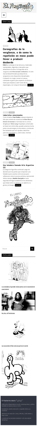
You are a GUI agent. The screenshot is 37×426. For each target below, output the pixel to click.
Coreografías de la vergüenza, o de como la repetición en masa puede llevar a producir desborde (18, 55)
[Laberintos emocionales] (18, 92)
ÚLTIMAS (12, 112)
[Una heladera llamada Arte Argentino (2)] (18, 142)
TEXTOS (5, 46)
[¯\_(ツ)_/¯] (18, 3)
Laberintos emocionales (13, 115)
